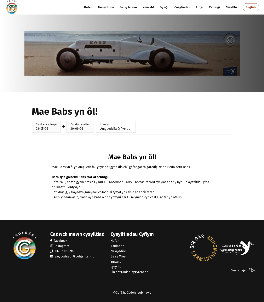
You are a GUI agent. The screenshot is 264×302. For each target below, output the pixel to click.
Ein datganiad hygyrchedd (129, 272)
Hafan (88, 7)
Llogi (199, 7)
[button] (204, 248)
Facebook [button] (60, 241)
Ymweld (148, 7)
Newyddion (106, 7)
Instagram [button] (62, 246)
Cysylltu (231, 7)
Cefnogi (214, 7)
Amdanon (117, 246)
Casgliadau (182, 7)
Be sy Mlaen (128, 7)
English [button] (251, 7)
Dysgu (164, 7)
